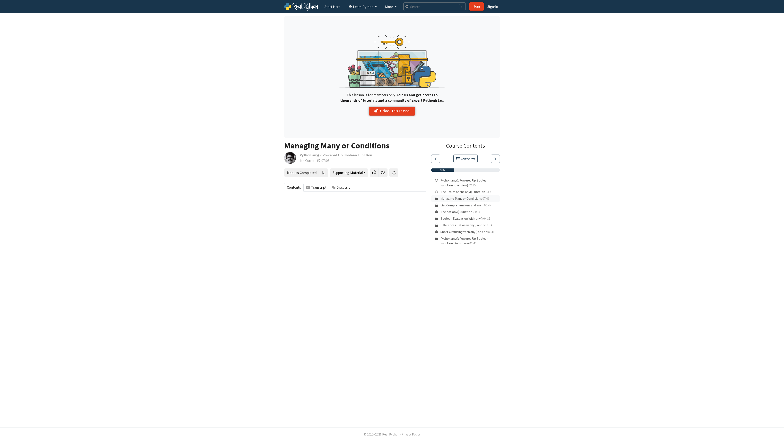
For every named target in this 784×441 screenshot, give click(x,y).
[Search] (406, 6)
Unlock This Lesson (395, 110)
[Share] (393, 172)
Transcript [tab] (318, 187)
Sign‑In (492, 6)
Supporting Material (348, 172)
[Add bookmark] (323, 172)
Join (476, 6)
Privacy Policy (411, 434)
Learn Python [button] (363, 6)
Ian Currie (307, 160)
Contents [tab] (294, 187)
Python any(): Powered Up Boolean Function (336, 155)
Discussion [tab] (344, 187)
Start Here (332, 6)
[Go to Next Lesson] (495, 159)
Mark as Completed (302, 172)
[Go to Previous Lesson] (435, 159)
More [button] (389, 6)
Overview (468, 158)
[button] (374, 172)
